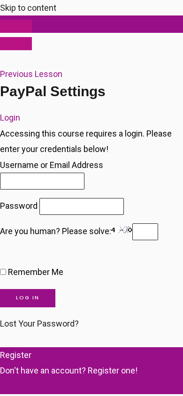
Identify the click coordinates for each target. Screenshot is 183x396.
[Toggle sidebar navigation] (16, 26)
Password (19, 206)
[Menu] (16, 43)
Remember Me (34, 272)
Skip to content (28, 8)
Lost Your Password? (39, 323)
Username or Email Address (51, 165)
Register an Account (38, 386)
